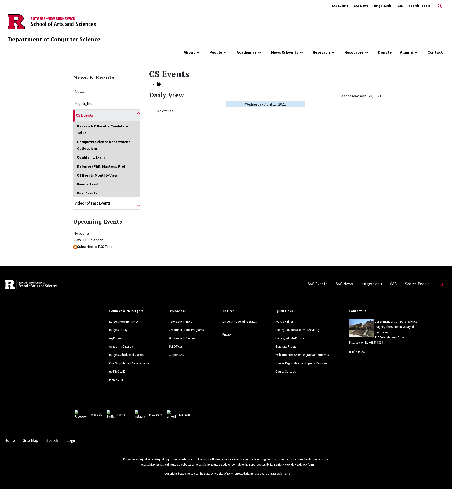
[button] (138, 115)
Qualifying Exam (91, 157)
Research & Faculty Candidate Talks (102, 129)
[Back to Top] (441, 477)
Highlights (83, 103)
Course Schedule (285, 371)
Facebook (95, 414)
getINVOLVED (117, 371)
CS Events (85, 115)
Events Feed (87, 184)
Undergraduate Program (291, 338)
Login (71, 440)
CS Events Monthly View (97, 175)
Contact (435, 52)
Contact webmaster (278, 473)
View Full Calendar (88, 240)
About (189, 52)
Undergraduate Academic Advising (297, 330)
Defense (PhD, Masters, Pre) (101, 166)
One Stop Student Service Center (129, 363)
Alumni (406, 52)
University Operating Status (239, 321)
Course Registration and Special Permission (302, 363)
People (216, 52)
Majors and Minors (180, 321)
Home (9, 440)
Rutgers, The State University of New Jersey (214, 473)
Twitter (121, 414)
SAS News (361, 6)
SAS (400, 6)
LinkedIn (184, 414)
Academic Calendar (121, 346)
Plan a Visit (116, 380)
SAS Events (340, 6)
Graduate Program (287, 346)
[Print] (159, 84)
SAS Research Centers (182, 338)
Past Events (87, 193)
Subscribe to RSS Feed (94, 246)
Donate (385, 52)
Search (52, 440)
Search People (419, 6)
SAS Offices (175, 346)
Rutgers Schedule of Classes (126, 355)
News (79, 91)
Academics (247, 52)
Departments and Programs (186, 330)
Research (321, 52)
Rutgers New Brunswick (123, 321)
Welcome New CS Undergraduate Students (302, 355)
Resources (353, 52)
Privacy (227, 334)
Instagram (155, 414)
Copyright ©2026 (175, 473)
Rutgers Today (118, 330)
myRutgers (116, 338)
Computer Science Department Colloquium (103, 145)
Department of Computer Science (54, 39)
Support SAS (176, 355)
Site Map (30, 440)
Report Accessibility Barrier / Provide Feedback (278, 464)
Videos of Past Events (92, 203)
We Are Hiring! (284, 321)
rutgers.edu (383, 6)
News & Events (284, 52)
